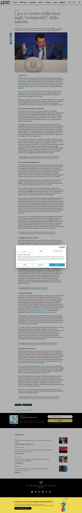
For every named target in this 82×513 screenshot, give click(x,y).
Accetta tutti (57, 264)
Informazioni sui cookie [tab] (57, 250)
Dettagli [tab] (41, 250)
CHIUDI (66, 498)
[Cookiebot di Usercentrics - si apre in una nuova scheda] (60, 247)
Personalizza (40, 264)
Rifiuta (25, 264)
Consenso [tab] (24, 251)
